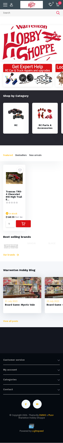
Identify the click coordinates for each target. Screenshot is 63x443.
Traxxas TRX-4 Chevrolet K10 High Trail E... (14, 195)
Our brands (9, 254)
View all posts (10, 321)
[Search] (58, 13)
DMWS (42, 415)
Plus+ (51, 415)
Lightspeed (38, 431)
